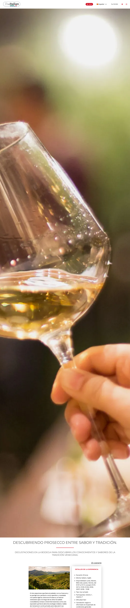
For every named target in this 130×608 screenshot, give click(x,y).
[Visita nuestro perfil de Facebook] (122, 4)
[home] (12, 4)
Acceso (115, 4)
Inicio (90, 4)
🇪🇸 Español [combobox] (100, 4)
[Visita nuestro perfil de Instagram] (126, 4)
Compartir (97, 563)
